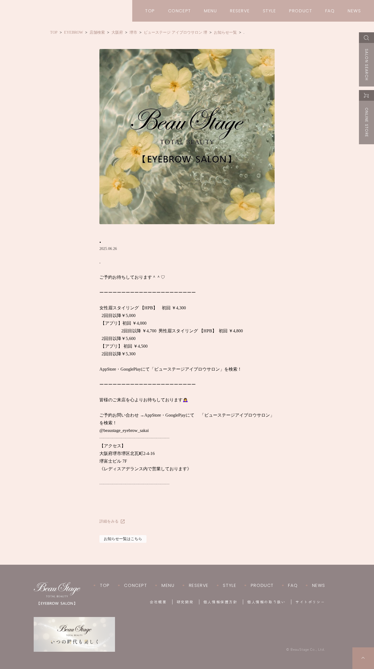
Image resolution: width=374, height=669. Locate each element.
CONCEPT (179, 11)
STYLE (269, 11)
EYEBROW (73, 32)
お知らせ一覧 (225, 32)
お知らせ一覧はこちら (123, 539)
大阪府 (117, 32)
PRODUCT (300, 11)
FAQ (330, 11)
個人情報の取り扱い (266, 601)
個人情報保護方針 (220, 601)
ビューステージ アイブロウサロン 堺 (175, 32)
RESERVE (240, 11)
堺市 (133, 32)
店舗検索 (97, 32)
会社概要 (158, 601)
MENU (210, 11)
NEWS (354, 11)
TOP (150, 11)
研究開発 (185, 601)
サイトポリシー (310, 601)
